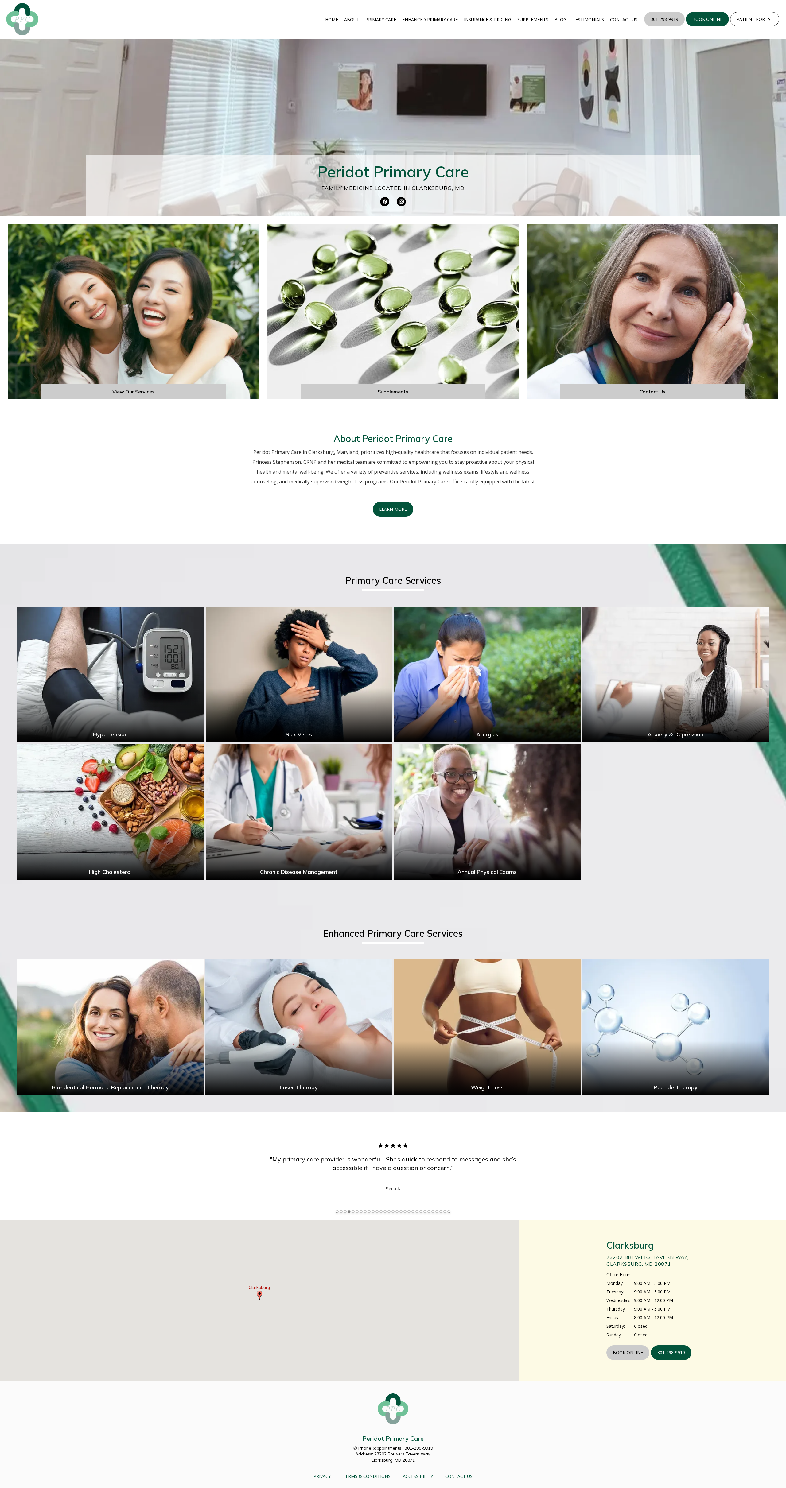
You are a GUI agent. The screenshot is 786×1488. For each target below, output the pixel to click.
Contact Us (623, 19)
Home (331, 19)
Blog (560, 19)
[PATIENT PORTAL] (755, 26)
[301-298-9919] (664, 26)
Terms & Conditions (367, 1476)
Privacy (322, 1476)
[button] (259, 1295)
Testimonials (588, 19)
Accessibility (418, 1476)
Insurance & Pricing (487, 19)
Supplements (532, 19)
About (351, 19)
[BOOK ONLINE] (707, 26)
